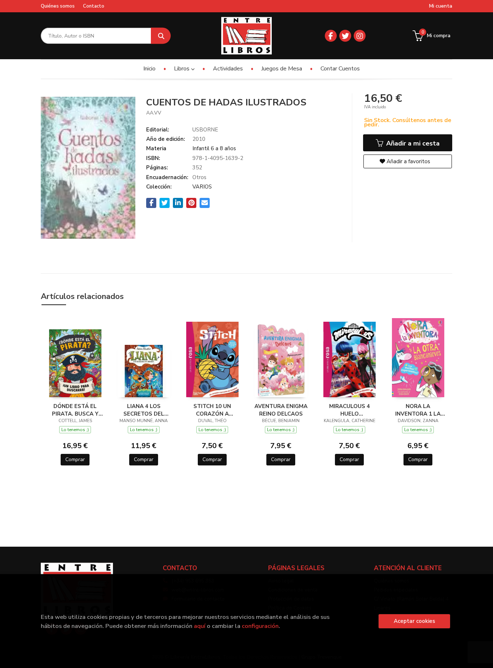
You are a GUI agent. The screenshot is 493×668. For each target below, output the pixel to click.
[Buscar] (161, 36)
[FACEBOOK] (331, 36)
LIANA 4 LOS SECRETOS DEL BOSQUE (143, 410)
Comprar (75, 459)
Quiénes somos (58, 6)
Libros (182, 69)
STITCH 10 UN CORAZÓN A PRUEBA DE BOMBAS (212, 410)
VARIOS (202, 186)
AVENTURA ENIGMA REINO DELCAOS (280, 410)
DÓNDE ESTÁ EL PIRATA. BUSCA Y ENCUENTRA (75, 410)
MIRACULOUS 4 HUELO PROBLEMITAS (349, 410)
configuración (260, 626)
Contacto (93, 6)
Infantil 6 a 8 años (214, 148)
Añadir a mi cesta (412, 143)
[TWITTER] (345, 36)
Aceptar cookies (414, 621)
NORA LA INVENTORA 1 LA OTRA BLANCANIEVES (418, 410)
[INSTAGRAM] (360, 36)
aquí (199, 626)
